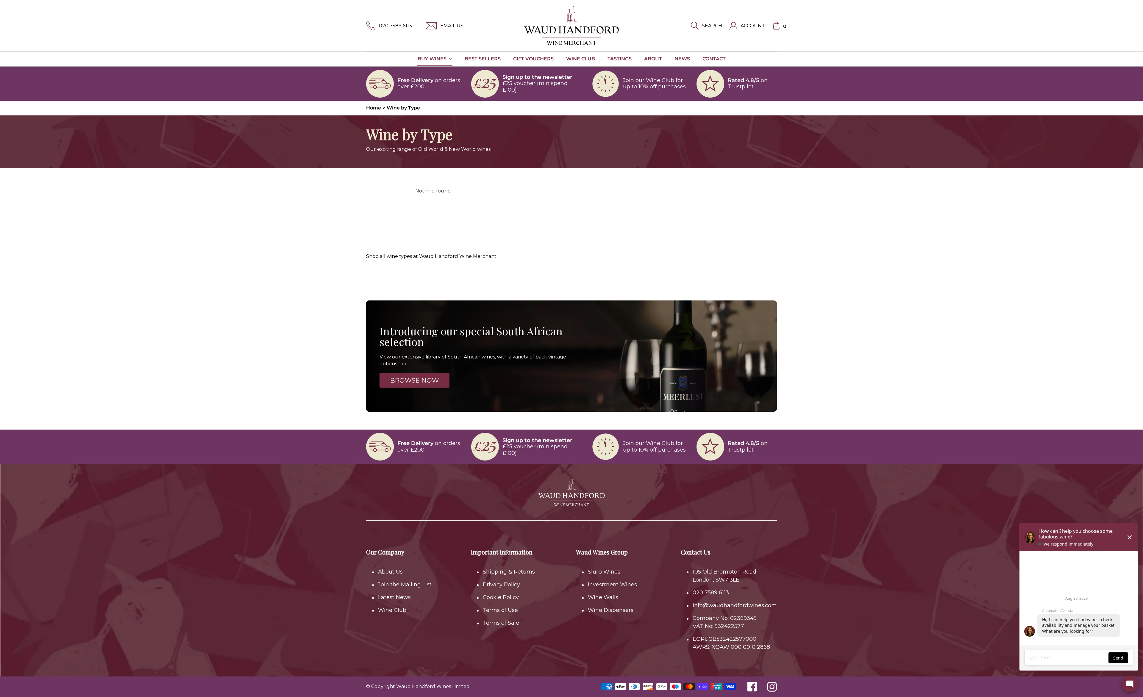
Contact (714, 59)
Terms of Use (500, 610)
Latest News (394, 597)
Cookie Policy (501, 597)
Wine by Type (403, 108)
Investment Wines (612, 584)
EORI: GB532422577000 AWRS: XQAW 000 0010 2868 (731, 643)
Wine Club (580, 59)
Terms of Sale (501, 623)
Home (373, 108)
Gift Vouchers (533, 59)
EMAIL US (451, 26)
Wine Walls (603, 597)
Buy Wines (433, 59)
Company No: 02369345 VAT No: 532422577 (725, 622)
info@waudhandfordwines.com (735, 605)
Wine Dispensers (610, 610)
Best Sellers (483, 59)
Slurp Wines (604, 571)
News (682, 59)
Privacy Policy (501, 584)
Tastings (620, 59)
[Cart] (776, 25)
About (653, 59)
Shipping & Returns (509, 571)
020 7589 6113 (395, 26)
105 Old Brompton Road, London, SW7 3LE (725, 575)
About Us (390, 571)
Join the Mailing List (405, 584)
